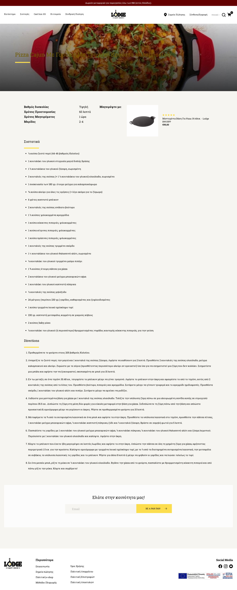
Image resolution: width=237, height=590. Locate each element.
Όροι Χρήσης (77, 566)
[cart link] (229, 14)
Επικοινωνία (42, 566)
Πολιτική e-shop (44, 577)
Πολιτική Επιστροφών (82, 577)
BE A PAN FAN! (153, 508)
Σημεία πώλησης (44, 571)
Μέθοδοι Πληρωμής (46, 582)
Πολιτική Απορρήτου (81, 571)
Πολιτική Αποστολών (82, 582)
